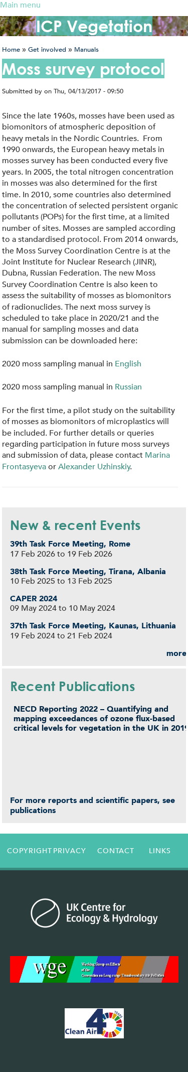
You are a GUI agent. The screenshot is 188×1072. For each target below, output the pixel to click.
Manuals (86, 49)
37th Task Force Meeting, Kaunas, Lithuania (93, 625)
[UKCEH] (94, 912)
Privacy (69, 850)
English (128, 363)
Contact (115, 850)
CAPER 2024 (33, 598)
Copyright (27, 850)
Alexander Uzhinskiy (94, 466)
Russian (128, 386)
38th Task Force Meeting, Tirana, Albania (88, 571)
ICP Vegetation (94, 26)
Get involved (47, 49)
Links (160, 850)
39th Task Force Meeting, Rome (70, 544)
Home (11, 49)
